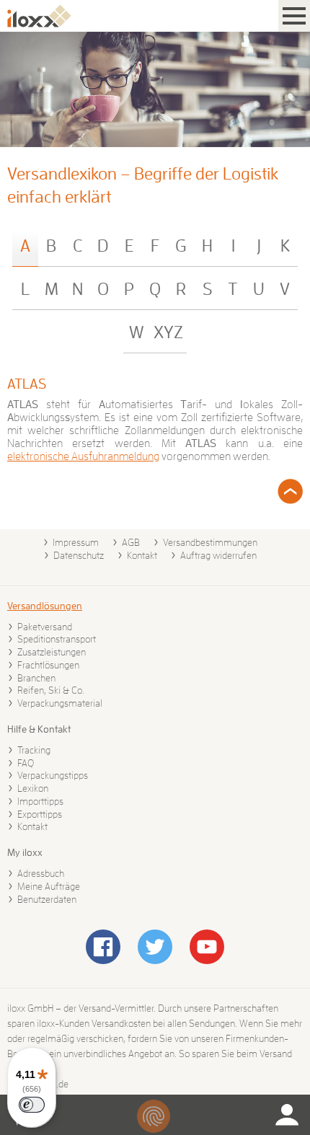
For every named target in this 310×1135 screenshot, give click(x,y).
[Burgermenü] (294, 16)
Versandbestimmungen (210, 542)
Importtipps (40, 801)
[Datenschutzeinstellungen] (153, 1116)
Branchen (36, 678)
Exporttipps (39, 814)
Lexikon (32, 788)
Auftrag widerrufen (218, 555)
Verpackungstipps (52, 775)
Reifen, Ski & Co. (50, 690)
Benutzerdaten (46, 899)
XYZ (168, 332)
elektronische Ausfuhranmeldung (83, 456)
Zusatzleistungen (51, 652)
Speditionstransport (56, 639)
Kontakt (142, 555)
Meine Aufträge (48, 886)
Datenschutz (78, 555)
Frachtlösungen (48, 665)
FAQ (25, 763)
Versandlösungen (44, 606)
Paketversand (44, 627)
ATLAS (26, 383)
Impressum (76, 542)
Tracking (33, 750)
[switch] (32, 1105)
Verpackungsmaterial (59, 703)
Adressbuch (40, 873)
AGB (131, 542)
